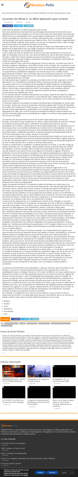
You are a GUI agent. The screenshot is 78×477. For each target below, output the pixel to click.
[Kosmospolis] (39, 4)
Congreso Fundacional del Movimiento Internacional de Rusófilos (38, 402)
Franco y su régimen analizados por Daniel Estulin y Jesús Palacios (28, 458)
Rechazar (52, 472)
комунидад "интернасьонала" (61, 323)
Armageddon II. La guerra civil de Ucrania (38, 380)
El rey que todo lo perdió (11, 463)
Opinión (29, 13)
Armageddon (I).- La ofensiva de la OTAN (61, 380)
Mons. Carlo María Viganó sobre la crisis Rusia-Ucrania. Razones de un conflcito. (63, 403)
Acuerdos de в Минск (12, 323)
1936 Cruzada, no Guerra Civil (13, 448)
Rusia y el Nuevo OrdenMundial (14, 453)
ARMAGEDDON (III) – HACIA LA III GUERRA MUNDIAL (13, 380)
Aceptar (40, 472)
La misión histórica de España (13, 443)
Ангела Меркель (32, 323)
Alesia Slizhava (8, 22)
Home (4, 13)
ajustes (26, 475)
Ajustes (64, 472)
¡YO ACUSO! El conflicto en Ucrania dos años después (13, 401)
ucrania (22, 323)
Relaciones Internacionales (16, 13)
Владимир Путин (44, 323)
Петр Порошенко (7, 325)
